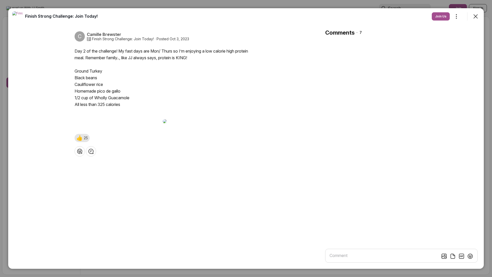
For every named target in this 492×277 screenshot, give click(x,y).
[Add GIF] (461, 256)
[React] (80, 151)
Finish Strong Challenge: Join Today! (123, 39)
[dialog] (246, 138)
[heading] (61, 16)
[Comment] (91, 151)
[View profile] (17, 16)
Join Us (440, 16)
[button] (82, 138)
